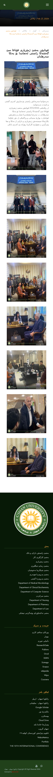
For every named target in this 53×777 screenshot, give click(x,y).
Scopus (46, 666)
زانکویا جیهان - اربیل (40, 698)
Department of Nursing (39, 600)
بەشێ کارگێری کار (41, 557)
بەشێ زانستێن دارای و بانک (37, 553)
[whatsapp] (42, 766)
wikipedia (45, 671)
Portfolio (45, 741)
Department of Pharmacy (38, 604)
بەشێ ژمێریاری (42, 561)
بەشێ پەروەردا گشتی (40, 578)
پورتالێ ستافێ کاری (40, 632)
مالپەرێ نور (44, 711)
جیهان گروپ (43, 728)
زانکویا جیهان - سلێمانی (39, 703)
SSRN (46, 658)
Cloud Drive (44, 720)
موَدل (46, 636)
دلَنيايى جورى (43, 641)
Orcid (46, 653)
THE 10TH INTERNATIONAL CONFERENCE (29, 746)
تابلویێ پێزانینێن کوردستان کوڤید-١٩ (34, 733)
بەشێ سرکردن (42, 596)
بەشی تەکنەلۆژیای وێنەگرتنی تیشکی (34, 613)
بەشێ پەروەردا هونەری (39, 574)
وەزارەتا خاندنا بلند (41, 724)
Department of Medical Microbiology (33, 583)
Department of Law (41, 608)
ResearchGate (43, 645)
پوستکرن (45, 716)
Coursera (45, 679)
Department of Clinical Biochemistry (34, 587)
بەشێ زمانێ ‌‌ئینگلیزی (40, 566)
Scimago (45, 662)
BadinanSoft (15, 772)
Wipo (46, 675)
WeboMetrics (43, 737)
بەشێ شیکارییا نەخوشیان (38, 570)
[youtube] (36, 766)
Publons (45, 649)
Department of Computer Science (35, 591)
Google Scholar (42, 707)
